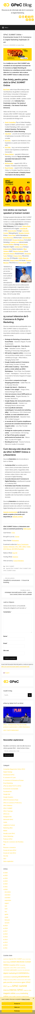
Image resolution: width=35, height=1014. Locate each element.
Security (5, 856)
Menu (6, 27)
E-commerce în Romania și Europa (13, 780)
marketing (18, 993)
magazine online (27, 990)
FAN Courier (27, 528)
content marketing (21, 967)
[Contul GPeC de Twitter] (27, 20)
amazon (23, 959)
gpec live (10, 986)
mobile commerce (17, 996)
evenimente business (20, 979)
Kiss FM (14, 553)
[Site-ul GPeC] (23, 17)
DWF (20, 546)
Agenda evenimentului (10, 512)
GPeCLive (6, 814)
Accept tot (17, 1003)
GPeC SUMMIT (10, 566)
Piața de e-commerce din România (13, 842)
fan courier (28, 979)
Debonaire (12, 546)
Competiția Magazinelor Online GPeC (14, 769)
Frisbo (28, 546)
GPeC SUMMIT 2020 (25, 568)
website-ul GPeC (18, 516)
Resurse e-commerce (9, 847)
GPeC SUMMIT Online (9, 570)
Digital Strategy (7, 772)
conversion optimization (10, 970)
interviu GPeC (16, 990)
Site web (6, 650)
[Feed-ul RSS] (33, 20)
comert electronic (17, 962)
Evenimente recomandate (10, 788)
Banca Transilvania (22, 544)
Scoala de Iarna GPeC (9, 850)
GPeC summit (19, 986)
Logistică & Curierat (9, 825)
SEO (4, 858)
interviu (6, 990)
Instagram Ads (7, 816)
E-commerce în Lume (9, 777)
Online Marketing (8, 836)
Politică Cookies (26, 999)
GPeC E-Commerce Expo (10, 800)
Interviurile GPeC (8, 819)
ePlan (14, 979)
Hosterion (15, 556)
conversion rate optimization (23, 970)
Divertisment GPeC (8, 774)
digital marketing (9, 973)
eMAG (24, 546)
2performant (6, 959)
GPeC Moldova (7, 805)
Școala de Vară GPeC (9, 853)
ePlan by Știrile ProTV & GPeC (12, 786)
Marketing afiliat (7, 828)
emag (4, 979)
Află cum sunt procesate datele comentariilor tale (15, 666)
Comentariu (7, 612)
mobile (10, 996)
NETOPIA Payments (18, 549)
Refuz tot (17, 1007)
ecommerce (23, 976)
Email (5, 643)
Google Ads (6, 794)
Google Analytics (8, 797)
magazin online (9, 993)
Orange (17, 536)
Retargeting (15, 540)
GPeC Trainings (8, 811)
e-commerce (22, 973)
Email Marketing (8, 783)
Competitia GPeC (14, 965)
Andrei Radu (20, 45)
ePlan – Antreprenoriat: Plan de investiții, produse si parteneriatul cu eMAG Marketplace (16, 726)
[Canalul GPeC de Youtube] (32, 17)
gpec (24, 982)
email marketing (10, 979)
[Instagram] (29, 17)
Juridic (5, 822)
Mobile (5, 830)
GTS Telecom (7, 549)
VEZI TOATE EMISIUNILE (11, 730)
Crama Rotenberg (18, 560)
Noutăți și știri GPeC (9, 833)
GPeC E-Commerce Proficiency (12, 802)
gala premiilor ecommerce (12, 982)
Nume (5, 636)
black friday (6, 962)
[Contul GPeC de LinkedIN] (30, 20)
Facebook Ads (7, 791)
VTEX (13, 532)
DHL (16, 546)
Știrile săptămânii (8, 861)
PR (4, 844)
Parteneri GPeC (8, 839)
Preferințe (17, 1011)
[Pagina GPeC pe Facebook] (26, 17)
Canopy (5, 546)
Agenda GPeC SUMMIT (12, 568)
